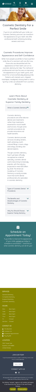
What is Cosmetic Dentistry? (17, 108)
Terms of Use (24, 379)
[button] (16, 372)
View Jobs (18, 364)
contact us (19, 241)
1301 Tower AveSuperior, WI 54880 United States (8, 345)
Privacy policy (22, 389)
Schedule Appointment (11, 333)
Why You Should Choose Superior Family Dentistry (16, 212)
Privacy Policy (17, 379)
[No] (34, 386)
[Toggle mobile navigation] (31, 4)
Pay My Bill (7, 336)
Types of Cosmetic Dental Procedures (16, 190)
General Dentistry (7, 294)
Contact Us (8, 331)
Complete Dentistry (8, 297)
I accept (12, 389)
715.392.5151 (8, 329)
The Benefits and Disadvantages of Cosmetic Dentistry (17, 201)
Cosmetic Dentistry (8, 301)
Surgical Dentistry (7, 299)
